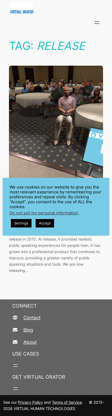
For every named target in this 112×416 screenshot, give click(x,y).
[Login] (109, 22)
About (30, 342)
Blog (28, 330)
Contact (32, 317)
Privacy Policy (30, 402)
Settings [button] (21, 223)
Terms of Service (67, 402)
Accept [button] (45, 223)
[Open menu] (97, 22)
